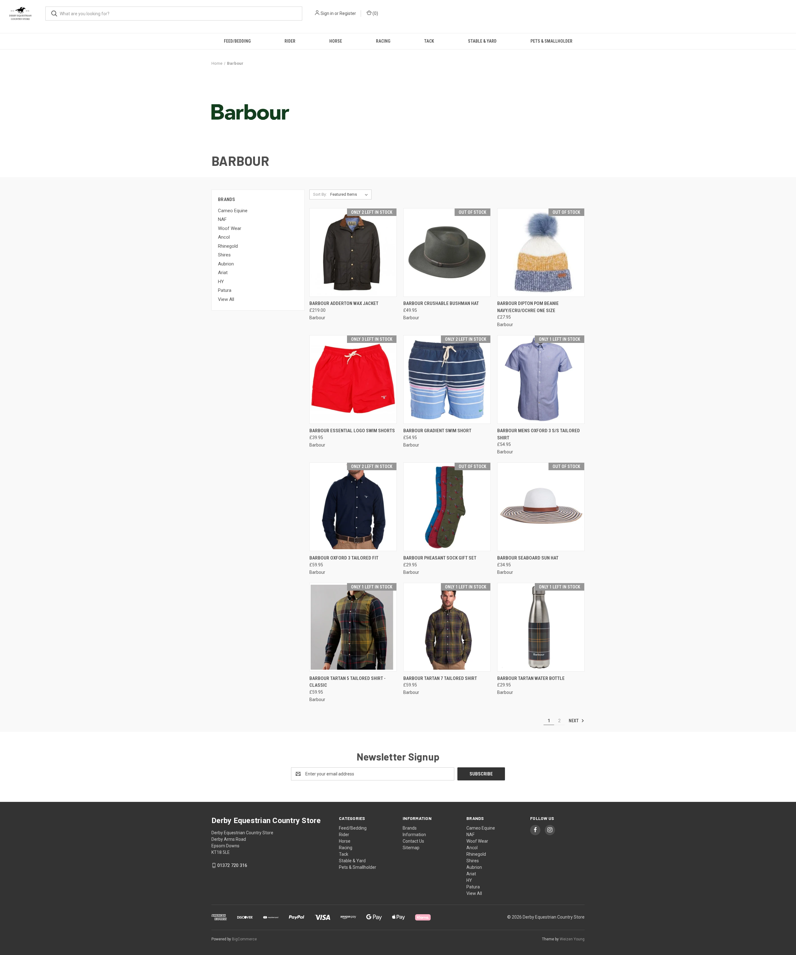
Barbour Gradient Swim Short (437, 430)
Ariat (223, 272)
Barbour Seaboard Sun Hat (527, 558)
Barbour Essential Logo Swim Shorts (352, 430)
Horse (335, 41)
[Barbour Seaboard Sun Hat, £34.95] (540, 507)
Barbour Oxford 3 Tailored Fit (343, 558)
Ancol (224, 237)
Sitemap (411, 847)
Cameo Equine (233, 210)
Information (414, 834)
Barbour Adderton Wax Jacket (343, 303)
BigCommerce (244, 939)
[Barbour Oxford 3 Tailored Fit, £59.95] (353, 507)
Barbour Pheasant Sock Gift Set (439, 558)
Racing (383, 41)
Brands (410, 828)
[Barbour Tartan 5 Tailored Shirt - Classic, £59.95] (353, 627)
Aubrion (226, 264)
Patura (224, 290)
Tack (429, 41)
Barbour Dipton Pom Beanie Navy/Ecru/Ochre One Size (528, 307)
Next (574, 720)
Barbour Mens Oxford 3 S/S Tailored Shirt (538, 434)
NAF (222, 219)
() (375, 13)
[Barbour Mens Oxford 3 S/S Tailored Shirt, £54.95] (540, 379)
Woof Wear (229, 228)
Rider (290, 41)
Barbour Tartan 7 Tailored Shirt (440, 678)
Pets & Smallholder (551, 41)
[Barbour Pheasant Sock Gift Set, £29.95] (447, 507)
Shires (224, 255)
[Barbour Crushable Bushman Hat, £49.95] (447, 252)
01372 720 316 (232, 865)
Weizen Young (572, 939)
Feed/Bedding (237, 41)
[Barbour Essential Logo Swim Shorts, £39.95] (353, 379)
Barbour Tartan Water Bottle (531, 678)
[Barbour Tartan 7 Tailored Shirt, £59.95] (447, 627)
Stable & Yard (482, 41)
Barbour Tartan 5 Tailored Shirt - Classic (347, 682)
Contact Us (413, 841)
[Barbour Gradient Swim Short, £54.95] (447, 379)
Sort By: (320, 194)
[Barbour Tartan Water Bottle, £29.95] (540, 627)
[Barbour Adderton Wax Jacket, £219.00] (353, 252)
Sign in (327, 13)
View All (226, 299)
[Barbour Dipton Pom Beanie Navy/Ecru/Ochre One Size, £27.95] (540, 252)
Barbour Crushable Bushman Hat (441, 303)
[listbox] (350, 194)
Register (348, 13)
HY (221, 281)
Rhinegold (228, 246)
